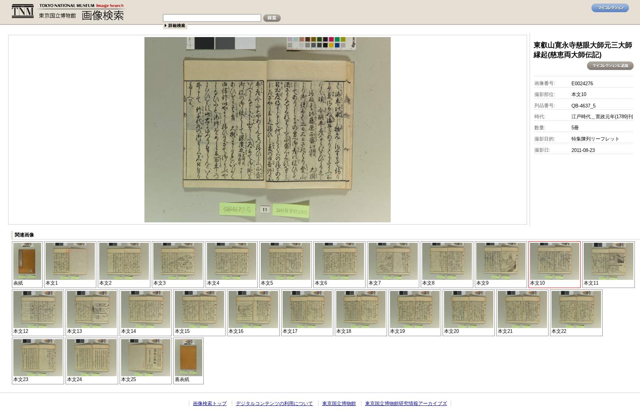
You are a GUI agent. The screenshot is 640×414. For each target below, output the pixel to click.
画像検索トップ (210, 403)
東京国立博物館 (339, 403)
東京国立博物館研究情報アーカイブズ (406, 403)
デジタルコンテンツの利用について (274, 403)
